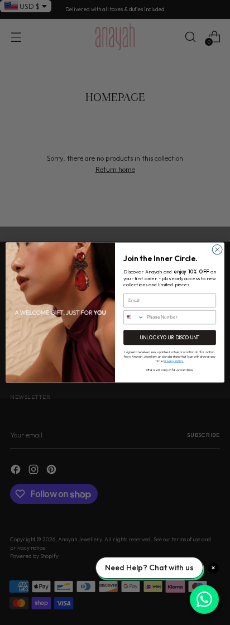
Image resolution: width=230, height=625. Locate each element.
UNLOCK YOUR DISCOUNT (170, 337)
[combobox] (134, 317)
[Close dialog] (217, 249)
